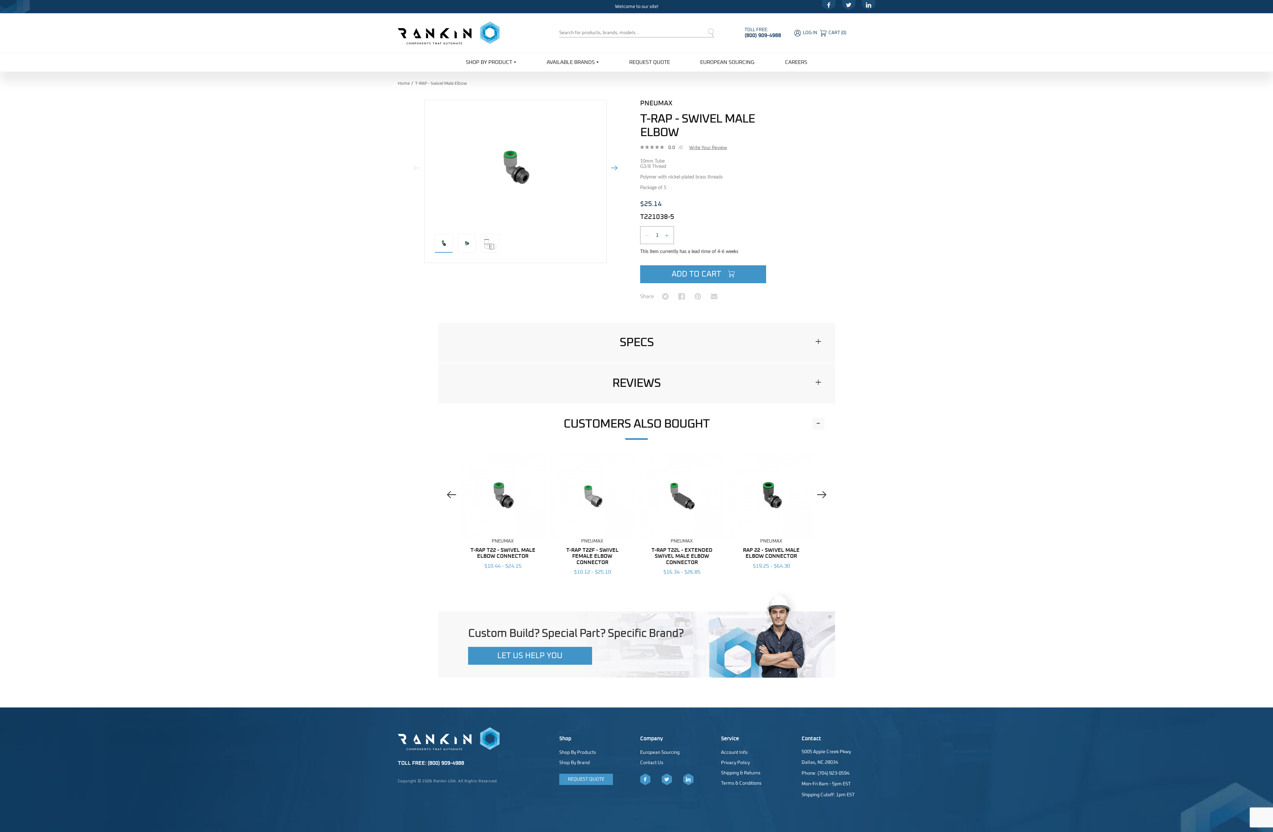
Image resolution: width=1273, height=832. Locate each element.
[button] (636, 343)
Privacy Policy (735, 762)
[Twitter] (848, 5)
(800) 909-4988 (763, 35)
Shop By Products (577, 752)
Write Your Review (708, 147)
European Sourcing (727, 62)
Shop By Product (489, 62)
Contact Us (651, 762)
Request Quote (649, 62)
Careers (796, 62)
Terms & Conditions (741, 783)
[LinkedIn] (868, 5)
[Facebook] (828, 5)
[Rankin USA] (449, 32)
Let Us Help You (530, 656)
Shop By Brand (574, 762)
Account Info (734, 752)
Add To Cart (697, 274)
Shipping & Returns (740, 773)
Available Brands (571, 62)
